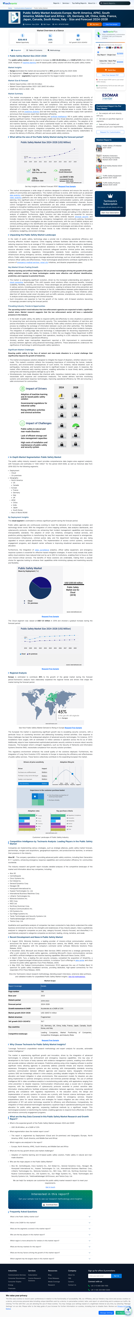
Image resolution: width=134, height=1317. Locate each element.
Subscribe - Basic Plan (107, 61)
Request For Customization (110, 132)
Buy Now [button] (95, 24)
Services (65, 3)
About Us (71, 1275)
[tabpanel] (50, 622)
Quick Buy (112, 70)
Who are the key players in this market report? (27, 1235)
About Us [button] (91, 3)
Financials (11, 1288)
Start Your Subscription (110, 213)
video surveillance (42, 550)
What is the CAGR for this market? (23, 1223)
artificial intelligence (59, 117)
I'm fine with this (123, 1313)
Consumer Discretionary (16, 1278)
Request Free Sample (67, 186)
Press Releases (53, 1278)
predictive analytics (31, 112)
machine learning (29, 63)
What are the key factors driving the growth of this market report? (35, 1253)
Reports (56, 3)
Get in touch (50, 1187)
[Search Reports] (101, 3)
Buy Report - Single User (106, 55)
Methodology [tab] (55, 50)
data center (79, 960)
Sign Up (116, 1276)
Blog (49, 1275)
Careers (71, 1282)
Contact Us (72, 1285)
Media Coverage (54, 1282)
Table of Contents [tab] (35, 50)
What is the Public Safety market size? (24, 1217)
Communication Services (17, 1275)
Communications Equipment (23, 8)
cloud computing (16, 282)
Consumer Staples (14, 1282)
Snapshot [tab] (17, 50)
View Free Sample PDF (110, 75)
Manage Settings (106, 1313)
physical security (81, 217)
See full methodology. (76, 977)
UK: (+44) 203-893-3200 (100, 1290)
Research (51, 1285)
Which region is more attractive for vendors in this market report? (34, 1241)
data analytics (15, 195)
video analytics (16, 198)
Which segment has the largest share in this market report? (32, 1259)
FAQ (69, 1278)
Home (10, 8)
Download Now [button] (51, 1205)
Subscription (32, 1275)
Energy (10, 1285)
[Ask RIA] (128, 1311)
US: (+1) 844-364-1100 (99, 1286)
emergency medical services (28, 262)
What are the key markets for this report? (25, 1247)
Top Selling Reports (79, 3)
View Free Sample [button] (111, 24)
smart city (44, 262)
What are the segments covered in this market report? (30, 1229)
